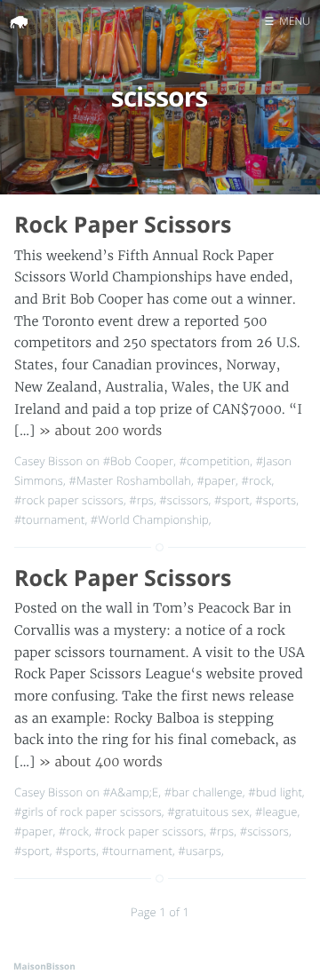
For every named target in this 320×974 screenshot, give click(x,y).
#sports (275, 500)
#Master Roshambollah (129, 480)
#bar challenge (203, 792)
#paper (216, 480)
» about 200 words (101, 431)
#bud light (275, 792)
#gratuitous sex (208, 812)
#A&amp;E (131, 792)
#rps (141, 500)
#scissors (183, 500)
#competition (215, 461)
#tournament (49, 519)
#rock (256, 480)
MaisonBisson (44, 966)
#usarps (199, 851)
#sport (232, 500)
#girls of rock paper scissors (88, 812)
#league (276, 812)
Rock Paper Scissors (122, 225)
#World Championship (150, 519)
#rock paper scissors (69, 500)
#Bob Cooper (138, 461)
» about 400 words (101, 762)
